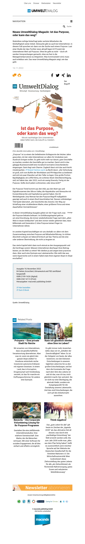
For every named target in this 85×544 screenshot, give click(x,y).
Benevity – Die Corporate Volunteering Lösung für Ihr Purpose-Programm (27, 423)
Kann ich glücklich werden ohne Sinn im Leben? (58, 342)
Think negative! (58, 420)
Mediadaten (46, 3)
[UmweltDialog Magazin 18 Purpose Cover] (37, 115)
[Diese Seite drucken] (19, 75)
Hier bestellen (24, 287)
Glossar (36, 3)
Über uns (27, 3)
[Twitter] (58, 75)
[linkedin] (69, 75)
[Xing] (63, 75)
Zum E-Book (24, 290)
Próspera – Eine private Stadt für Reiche (26, 342)
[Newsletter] (42, 488)
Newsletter (57, 3)
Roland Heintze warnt (36, 170)
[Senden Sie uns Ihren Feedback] (14, 75)
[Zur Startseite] (42, 11)
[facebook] (52, 75)
